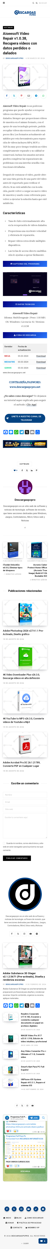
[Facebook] (7, 95)
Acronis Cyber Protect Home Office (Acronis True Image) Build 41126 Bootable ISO (37, 570)
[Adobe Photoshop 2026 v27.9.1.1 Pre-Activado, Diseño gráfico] (25, 613)
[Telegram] (36, 95)
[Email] (29, 95)
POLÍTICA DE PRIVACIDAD (30, 1223)
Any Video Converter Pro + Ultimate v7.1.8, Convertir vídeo (33, 1054)
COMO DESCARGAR (34, 1218)
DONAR (10, 1223)
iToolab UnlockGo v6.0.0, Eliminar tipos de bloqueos (12, 568)
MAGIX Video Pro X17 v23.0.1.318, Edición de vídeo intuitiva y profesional (34, 1038)
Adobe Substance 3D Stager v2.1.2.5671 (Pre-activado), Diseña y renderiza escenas (24, 976)
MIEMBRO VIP (33, 1228)
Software (8, 27)
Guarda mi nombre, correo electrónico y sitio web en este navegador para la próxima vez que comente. (23, 846)
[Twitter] (14, 95)
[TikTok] (35, 1209)
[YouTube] (28, 1209)
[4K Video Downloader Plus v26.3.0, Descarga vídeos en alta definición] (25, 657)
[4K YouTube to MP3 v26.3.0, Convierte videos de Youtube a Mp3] (25, 701)
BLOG (18, 1218)
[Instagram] (21, 1209)
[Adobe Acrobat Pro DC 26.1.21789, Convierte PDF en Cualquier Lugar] (25, 744)
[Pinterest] (21, 95)
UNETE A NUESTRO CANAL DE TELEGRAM (26, 418)
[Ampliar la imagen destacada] (25, 76)
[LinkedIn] (32, 470)
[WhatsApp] (43, 95)
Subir (26, 1243)
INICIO (8, 1218)
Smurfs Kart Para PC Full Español (32, 1068)
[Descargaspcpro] (25, 12)
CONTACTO (17, 1228)
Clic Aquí (31, 404)
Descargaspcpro (15, 58)
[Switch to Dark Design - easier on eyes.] (33, 3)
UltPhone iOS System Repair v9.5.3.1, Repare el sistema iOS (33, 1082)
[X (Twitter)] (14, 1209)
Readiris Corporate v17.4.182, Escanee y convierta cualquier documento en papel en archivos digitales (32, 1020)
